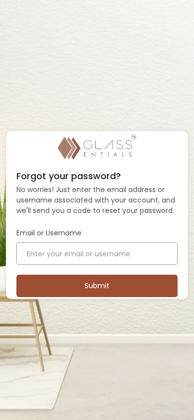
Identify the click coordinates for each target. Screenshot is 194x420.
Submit (97, 286)
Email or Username (49, 233)
